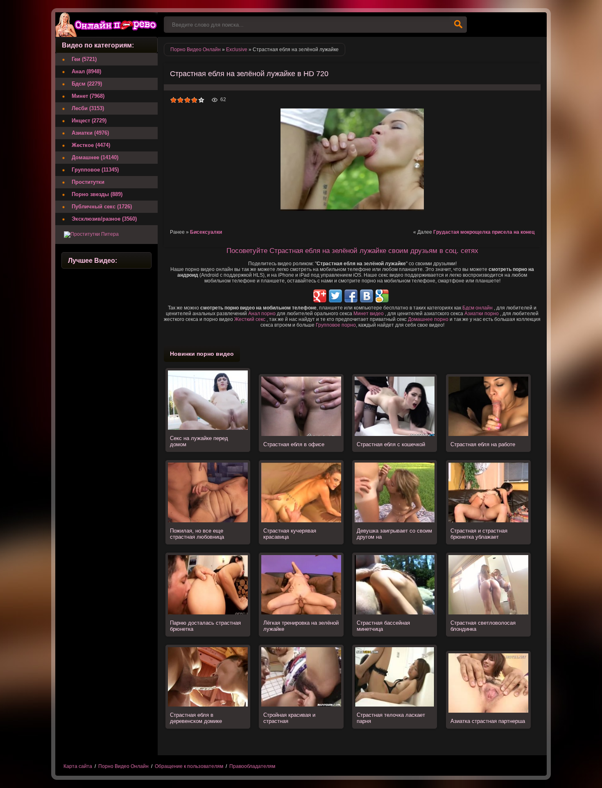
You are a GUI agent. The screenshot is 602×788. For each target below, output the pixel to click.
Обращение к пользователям (189, 766)
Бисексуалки (206, 232)
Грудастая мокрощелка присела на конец (483, 232)
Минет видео (368, 313)
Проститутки (88, 182)
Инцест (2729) (89, 120)
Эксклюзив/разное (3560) (104, 219)
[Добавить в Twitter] (335, 296)
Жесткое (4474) (91, 145)
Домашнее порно (428, 319)
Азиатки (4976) (90, 133)
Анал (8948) (86, 71)
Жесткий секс (249, 319)
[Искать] (458, 24)
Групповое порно (336, 325)
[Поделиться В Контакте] (366, 296)
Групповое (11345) (95, 170)
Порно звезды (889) (97, 194)
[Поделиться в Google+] (319, 296)
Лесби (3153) (88, 108)
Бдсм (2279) (87, 84)
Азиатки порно (481, 313)
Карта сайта (77, 766)
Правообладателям (252, 766)
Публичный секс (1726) (102, 206)
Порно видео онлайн (106, 24)
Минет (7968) (88, 96)
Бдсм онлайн (477, 308)
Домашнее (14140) (95, 157)
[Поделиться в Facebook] (351, 296)
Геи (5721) (84, 59)
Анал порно (262, 313)
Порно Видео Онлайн (123, 766)
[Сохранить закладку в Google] (382, 296)
